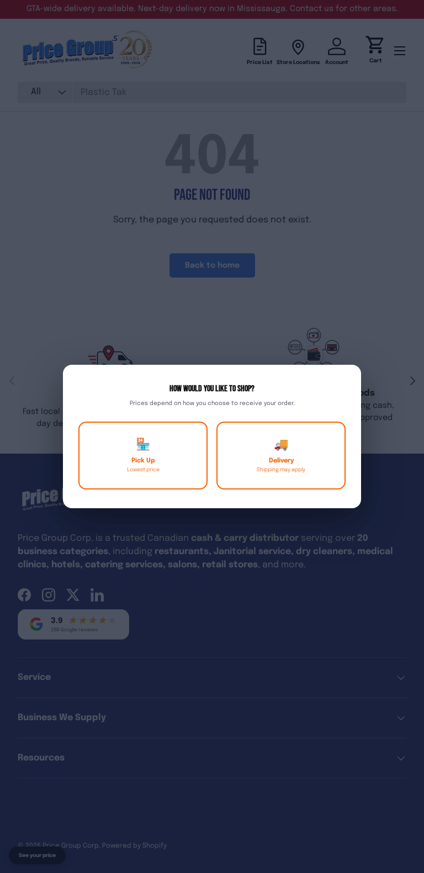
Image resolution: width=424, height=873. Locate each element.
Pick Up (143, 455)
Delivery (281, 455)
